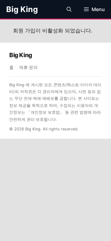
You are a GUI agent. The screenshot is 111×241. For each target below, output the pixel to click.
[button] (69, 9)
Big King (22, 9)
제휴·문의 (28, 67)
